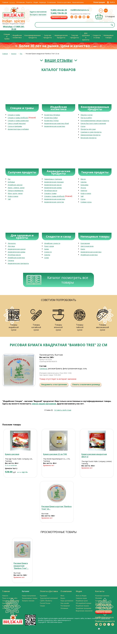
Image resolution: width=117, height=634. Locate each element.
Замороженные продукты (90, 135)
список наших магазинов (44, 403)
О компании (51, 2)
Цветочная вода (87, 246)
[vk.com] (71, 17)
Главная (5, 2)
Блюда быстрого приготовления (93, 123)
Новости (5, 596)
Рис (21, 54)
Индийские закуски (15, 185)
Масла (83, 179)
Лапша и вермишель (15, 190)
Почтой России (45, 603)
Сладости (48, 252)
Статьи (4, 608)
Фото (62, 596)
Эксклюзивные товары (29, 598)
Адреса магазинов (38, 11)
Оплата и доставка (64, 2)
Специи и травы (14, 115)
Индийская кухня (82, 601)
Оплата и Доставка (49, 591)
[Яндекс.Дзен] (84, 17)
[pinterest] (88, 17)
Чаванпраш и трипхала (53, 179)
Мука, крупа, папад (15, 193)
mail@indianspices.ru (79, 10)
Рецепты (29, 2)
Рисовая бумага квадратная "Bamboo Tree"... (21, 566)
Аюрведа (42, 2)
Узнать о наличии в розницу (86, 384)
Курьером (43, 596)
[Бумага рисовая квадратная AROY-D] (96, 441)
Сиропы (83, 182)
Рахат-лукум (49, 246)
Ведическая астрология (84, 611)
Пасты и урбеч (86, 118)
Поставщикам (65, 606)
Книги (83, 249)
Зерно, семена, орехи (16, 188)
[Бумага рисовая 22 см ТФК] (58, 441)
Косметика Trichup (51, 120)
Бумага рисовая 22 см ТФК (55, 454)
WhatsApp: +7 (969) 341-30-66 (14, 27)
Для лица (11, 246)
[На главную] (13, 18)
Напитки (84, 190)
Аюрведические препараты (18, 263)
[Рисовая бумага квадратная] (22, 550)
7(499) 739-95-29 (59, 13)
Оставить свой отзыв (62, 410)
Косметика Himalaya (52, 115)
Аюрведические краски (16, 249)
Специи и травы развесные (18, 120)
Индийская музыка (82, 606)
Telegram (98, 603)
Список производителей (10, 601)
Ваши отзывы (59, 60)
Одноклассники (100, 601)
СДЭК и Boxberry (46, 601)
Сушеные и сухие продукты (91, 132)
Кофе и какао (13, 196)
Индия (35, 2)
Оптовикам (20, 2)
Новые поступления (29, 596)
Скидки (42, 606)
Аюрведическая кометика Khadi (56, 123)
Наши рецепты (7, 603)
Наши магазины (78, 2)
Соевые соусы (86, 202)
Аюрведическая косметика (54, 126)
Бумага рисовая (12, 454)
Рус (101, 10)
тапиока (43, 368)
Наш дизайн (65, 603)
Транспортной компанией (49, 598)
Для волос (12, 243)
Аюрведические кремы (53, 188)
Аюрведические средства (54, 202)
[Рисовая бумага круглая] (56, 493)
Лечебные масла (50, 190)
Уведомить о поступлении (54, 384)
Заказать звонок (59, 17)
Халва (46, 249)
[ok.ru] (80, 17)
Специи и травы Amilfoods (18, 118)
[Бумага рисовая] (20, 441)
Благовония (85, 243)
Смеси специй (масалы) (17, 123)
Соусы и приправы (15, 126)
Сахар (46, 258)
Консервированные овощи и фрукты (95, 120)
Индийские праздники (83, 608)
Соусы (83, 126)
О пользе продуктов (9, 606)
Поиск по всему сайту (9, 598)
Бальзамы (84, 185)
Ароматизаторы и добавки (18, 129)
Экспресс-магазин (38, 14)
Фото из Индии (81, 596)
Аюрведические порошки (54, 182)
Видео (63, 598)
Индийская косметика (16, 258)
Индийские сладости (52, 243)
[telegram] (75, 17)
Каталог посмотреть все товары (67, 280)
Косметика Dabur (51, 118)
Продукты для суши (88, 129)
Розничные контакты (102, 596)
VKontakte (98, 598)
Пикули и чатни (86, 115)
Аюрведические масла (52, 185)
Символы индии (81, 598)
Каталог (12, 2)
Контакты (99, 591)
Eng (105, 10)
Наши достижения (67, 601)
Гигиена (11, 260)
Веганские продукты (88, 138)
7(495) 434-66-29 (59, 10)
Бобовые (11, 182)
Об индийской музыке (83, 603)
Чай (9, 199)
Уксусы (83, 188)
